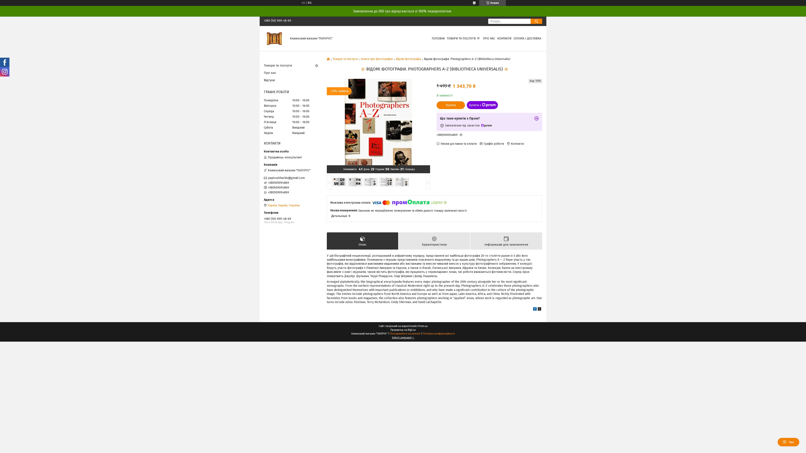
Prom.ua (423, 326)
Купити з (475, 105)
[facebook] (535, 309)
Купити (451, 105)
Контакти (504, 38)
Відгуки (269, 80)
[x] (539, 309)
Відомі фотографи (408, 59)
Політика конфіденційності (439, 333)
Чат (791, 442)
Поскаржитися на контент (405, 333)
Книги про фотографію (377, 59)
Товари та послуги (461, 38)
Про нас (489, 38)
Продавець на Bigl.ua (403, 329)
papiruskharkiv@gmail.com (286, 178)
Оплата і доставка (527, 38)
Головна (438, 38)
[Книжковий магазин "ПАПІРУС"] (274, 38)
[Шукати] (536, 21)
